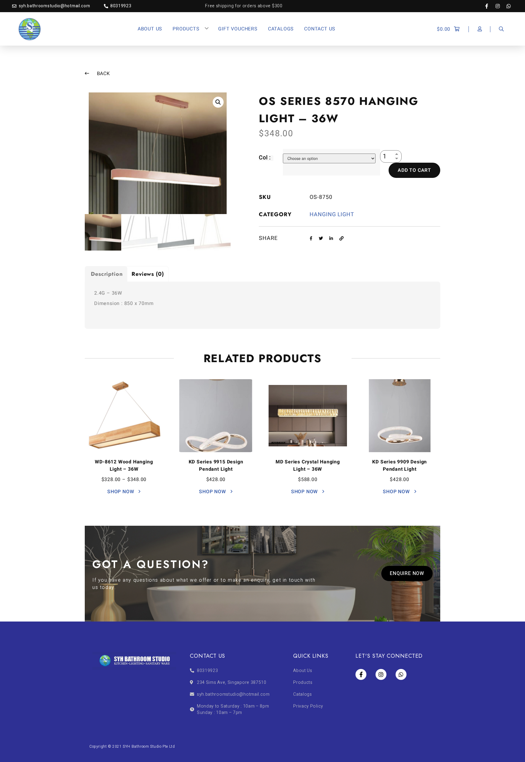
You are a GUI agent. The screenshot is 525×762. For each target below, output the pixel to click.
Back (102, 73)
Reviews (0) (148, 274)
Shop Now (121, 491)
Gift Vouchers (237, 29)
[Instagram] (500, 6)
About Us (150, 29)
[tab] (106, 274)
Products (186, 29)
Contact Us (319, 29)
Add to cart (414, 170)
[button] (407, 573)
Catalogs (281, 29)
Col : (265, 158)
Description (107, 274)
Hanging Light (332, 214)
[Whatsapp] (508, 6)
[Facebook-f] (489, 6)
